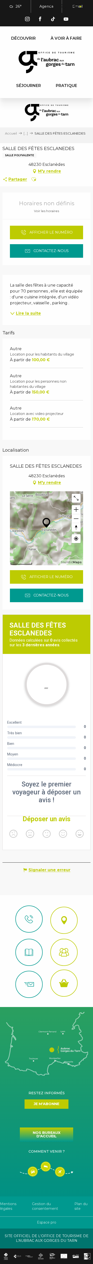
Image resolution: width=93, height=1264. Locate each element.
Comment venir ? (47, 1151)
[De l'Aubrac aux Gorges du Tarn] (46, 62)
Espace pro (46, 1222)
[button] (53, 7)
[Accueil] (29, 952)
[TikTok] (53, 20)
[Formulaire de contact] (29, 984)
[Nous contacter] (29, 919)
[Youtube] (66, 20)
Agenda (46, 6)
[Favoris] (64, 6)
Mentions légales (8, 1206)
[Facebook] (40, 20)
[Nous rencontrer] (64, 920)
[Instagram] (27, 20)
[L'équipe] (64, 952)
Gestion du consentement (45, 1206)
